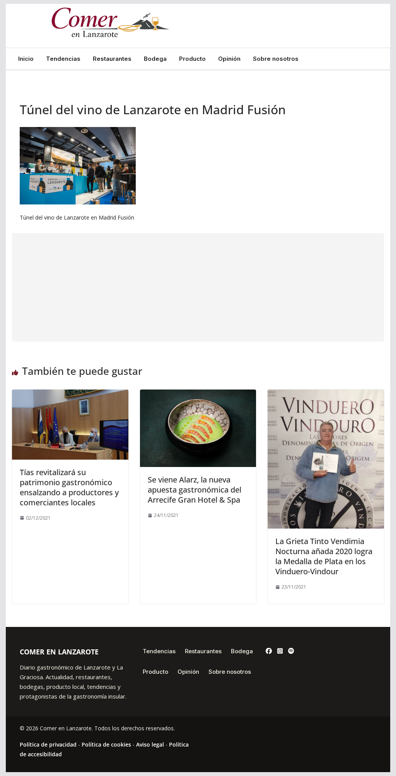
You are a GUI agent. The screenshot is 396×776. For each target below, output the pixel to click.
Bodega (155, 58)
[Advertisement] (198, 287)
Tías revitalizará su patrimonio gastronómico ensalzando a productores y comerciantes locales (69, 487)
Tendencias (63, 58)
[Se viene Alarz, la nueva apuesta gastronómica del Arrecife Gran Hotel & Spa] (198, 395)
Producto (192, 58)
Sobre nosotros (276, 58)
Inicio (26, 58)
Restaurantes (112, 58)
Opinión (229, 58)
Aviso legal (150, 744)
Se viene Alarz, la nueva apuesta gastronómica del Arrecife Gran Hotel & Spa (194, 489)
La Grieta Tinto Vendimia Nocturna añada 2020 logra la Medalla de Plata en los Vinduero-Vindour (323, 556)
